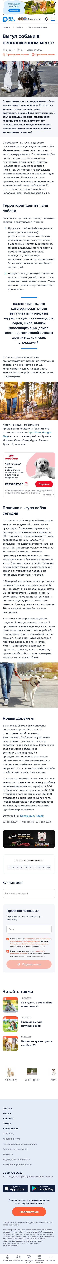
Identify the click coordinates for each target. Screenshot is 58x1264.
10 (48, 867)
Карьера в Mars (11, 1138)
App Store (35, 432)
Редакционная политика (16, 1159)
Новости (8, 1118)
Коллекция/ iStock (32, 815)
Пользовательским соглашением (37, 939)
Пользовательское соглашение (20, 1143)
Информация (11, 1128)
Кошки (7, 1113)
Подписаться (29, 1212)
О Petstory (8, 1133)
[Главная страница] (9, 21)
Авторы (7, 1123)
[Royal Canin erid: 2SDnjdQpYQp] (29, 474)
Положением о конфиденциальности (25, 941)
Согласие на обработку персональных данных (29, 944)
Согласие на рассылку (15, 1149)
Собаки (7, 1108)
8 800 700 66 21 (12, 1172)
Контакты (8, 1154)
